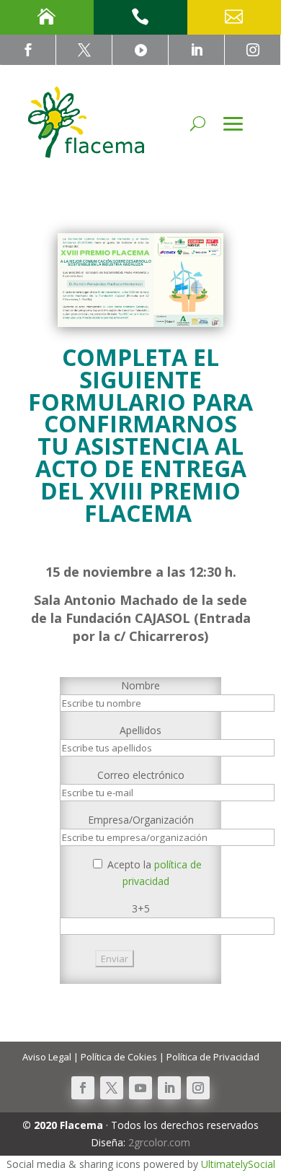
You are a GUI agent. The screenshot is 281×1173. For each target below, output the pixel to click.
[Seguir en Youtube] (140, 1087)
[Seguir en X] (111, 1087)
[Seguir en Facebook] (82, 1087)
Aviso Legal (46, 1056)
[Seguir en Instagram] (198, 1087)
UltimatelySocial (238, 1164)
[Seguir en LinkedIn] (169, 1087)
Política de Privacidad (212, 1056)
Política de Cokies (119, 1056)
